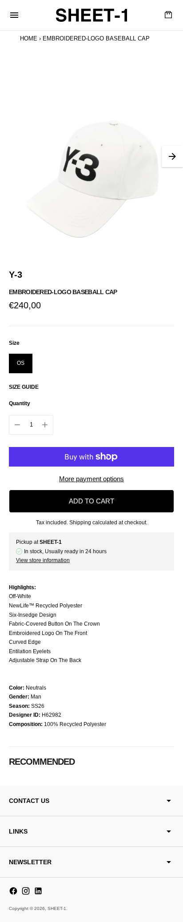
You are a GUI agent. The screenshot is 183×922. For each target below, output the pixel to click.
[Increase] (45, 424)
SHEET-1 (57, 908)
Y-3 (15, 274)
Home (28, 38)
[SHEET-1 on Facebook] (13, 890)
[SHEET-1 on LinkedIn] (38, 890)
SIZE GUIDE (24, 387)
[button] (172, 156)
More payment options (91, 479)
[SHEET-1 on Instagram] (25, 890)
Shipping (80, 522)
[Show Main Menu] (14, 15)
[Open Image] (91, 156)
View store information (43, 560)
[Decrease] (17, 424)
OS (20, 363)
